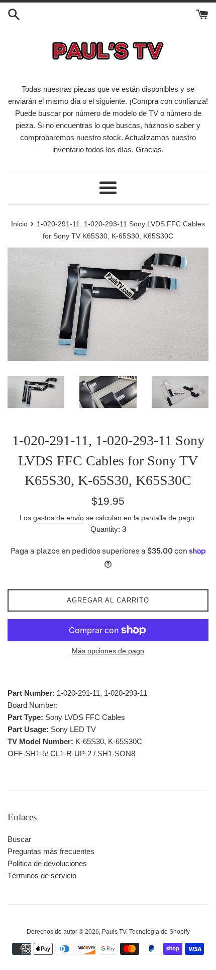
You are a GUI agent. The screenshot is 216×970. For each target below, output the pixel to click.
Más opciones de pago (108, 651)
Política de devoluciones (47, 863)
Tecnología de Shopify (159, 931)
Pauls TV (114, 931)
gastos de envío (58, 518)
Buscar (19, 839)
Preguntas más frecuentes (51, 851)
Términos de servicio (42, 875)
